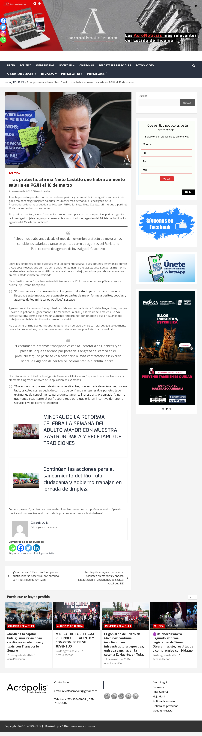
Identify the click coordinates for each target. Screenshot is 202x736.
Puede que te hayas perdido (28, 597)
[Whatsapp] (12, 548)
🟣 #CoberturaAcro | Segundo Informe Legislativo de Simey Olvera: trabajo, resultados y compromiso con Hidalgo (173, 642)
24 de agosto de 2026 (68, 651)
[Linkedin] (36, 548)
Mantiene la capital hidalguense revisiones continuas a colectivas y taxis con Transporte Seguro (25, 642)
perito (44, 553)
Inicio (11, 65)
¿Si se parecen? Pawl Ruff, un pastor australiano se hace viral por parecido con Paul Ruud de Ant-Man (36, 576)
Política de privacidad (165, 706)
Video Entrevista (162, 710)
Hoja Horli (159, 696)
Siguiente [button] (191, 348)
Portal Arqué (97, 74)
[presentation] (190, 597)
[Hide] (1, 46)
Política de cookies (164, 701)
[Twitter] (28, 548)
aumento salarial (30, 553)
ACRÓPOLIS (34, 726)
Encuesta (158, 687)
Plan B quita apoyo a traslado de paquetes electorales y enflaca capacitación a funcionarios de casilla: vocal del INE (101, 577)
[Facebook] (20, 548)
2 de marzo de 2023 (20, 191)
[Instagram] (3, 33)
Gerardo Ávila (42, 191)
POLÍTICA (25, 65)
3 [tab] (170, 409)
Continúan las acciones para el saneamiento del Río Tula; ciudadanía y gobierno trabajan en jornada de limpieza (82, 479)
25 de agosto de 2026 (20, 655)
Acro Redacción (16, 659)
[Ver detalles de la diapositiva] (167, 348)
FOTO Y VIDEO (145, 65)
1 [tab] (163, 409)
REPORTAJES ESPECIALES (114, 65)
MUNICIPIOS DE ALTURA (21, 626)
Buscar (143, 96)
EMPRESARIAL (45, 65)
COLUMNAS (86, 65)
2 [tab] (167, 409)
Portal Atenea (72, 74)
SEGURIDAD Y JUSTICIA (21, 74)
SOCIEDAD (65, 65)
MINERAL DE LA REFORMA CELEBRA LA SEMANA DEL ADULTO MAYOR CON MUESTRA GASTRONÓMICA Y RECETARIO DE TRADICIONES (82, 430)
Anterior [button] (142, 348)
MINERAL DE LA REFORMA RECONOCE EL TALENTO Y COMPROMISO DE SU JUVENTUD (75, 640)
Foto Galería (160, 692)
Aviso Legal (160, 682)
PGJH (51, 553)
